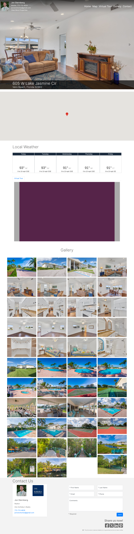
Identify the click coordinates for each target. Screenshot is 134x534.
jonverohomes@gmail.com (21, 8)
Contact (127, 6)
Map (94, 6)
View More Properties (19, 10)
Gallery (117, 6)
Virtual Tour (105, 6)
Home (87, 6)
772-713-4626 (22, 5)
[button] (4, 45)
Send (120, 515)
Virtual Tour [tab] (18, 178)
